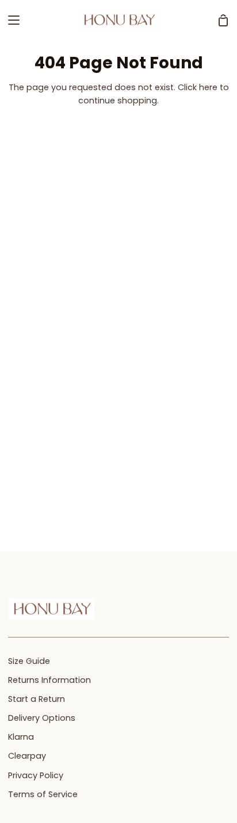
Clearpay (27, 756)
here (208, 87)
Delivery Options (41, 718)
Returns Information (49, 680)
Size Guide (29, 661)
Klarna (21, 737)
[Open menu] (10, 20)
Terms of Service (43, 794)
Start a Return (36, 699)
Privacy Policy (35, 775)
